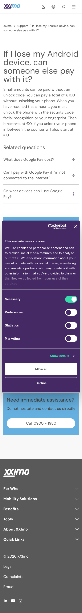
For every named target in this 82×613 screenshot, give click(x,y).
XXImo (7, 26)
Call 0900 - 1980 (41, 423)
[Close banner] (75, 226)
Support (22, 26)
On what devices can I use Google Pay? (32, 193)
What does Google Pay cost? (28, 159)
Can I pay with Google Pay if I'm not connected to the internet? (34, 175)
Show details (59, 356)
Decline (41, 383)
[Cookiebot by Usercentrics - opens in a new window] (49, 226)
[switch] (71, 312)
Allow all (41, 369)
